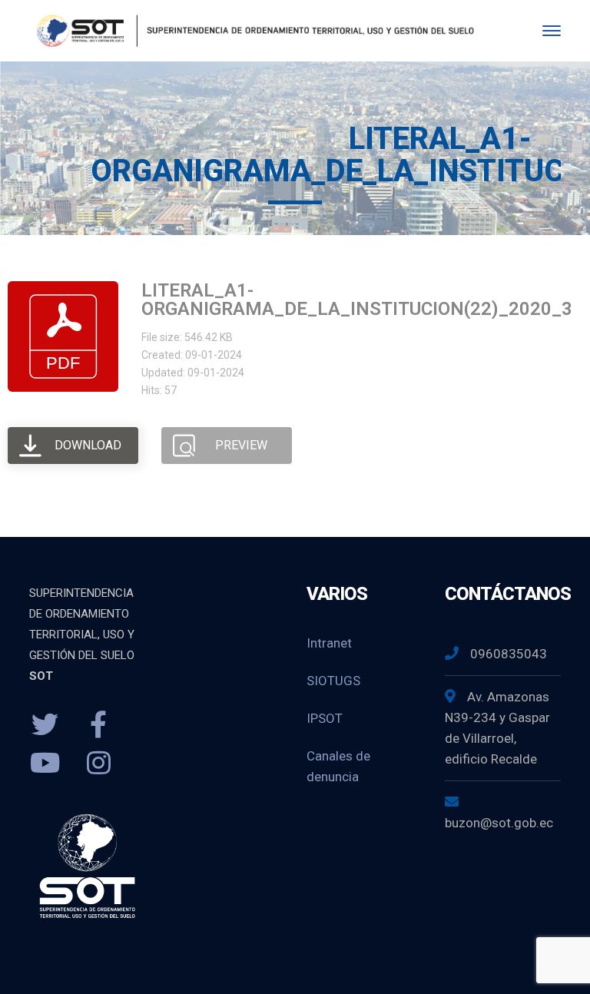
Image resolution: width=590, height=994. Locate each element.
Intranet (329, 643)
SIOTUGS (333, 680)
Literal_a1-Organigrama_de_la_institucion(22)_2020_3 (356, 300)
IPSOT (325, 718)
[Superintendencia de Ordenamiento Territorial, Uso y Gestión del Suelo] (252, 29)
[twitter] (44, 725)
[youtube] (44, 763)
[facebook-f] (98, 725)
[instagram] (98, 763)
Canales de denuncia (338, 766)
